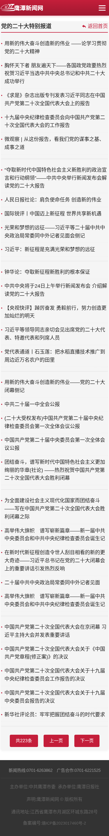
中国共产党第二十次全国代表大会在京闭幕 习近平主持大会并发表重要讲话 (55, 631)
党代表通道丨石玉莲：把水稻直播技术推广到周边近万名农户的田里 (54, 356)
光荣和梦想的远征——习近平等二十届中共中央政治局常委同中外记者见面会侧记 (54, 232)
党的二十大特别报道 (26, 26)
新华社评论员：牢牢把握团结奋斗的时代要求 (54, 714)
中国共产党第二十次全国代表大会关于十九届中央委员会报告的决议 (54, 697)
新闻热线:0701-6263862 (31, 770)
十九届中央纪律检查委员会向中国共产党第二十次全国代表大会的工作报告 (54, 121)
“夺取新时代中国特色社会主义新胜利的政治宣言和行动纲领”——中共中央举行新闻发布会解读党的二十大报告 (55, 178)
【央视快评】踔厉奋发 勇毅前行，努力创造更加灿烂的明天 (55, 312)
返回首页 (98, 26)
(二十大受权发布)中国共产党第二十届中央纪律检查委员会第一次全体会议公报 (53, 422)
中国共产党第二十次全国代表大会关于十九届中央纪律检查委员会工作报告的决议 (54, 675)
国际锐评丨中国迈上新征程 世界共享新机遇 (52, 214)
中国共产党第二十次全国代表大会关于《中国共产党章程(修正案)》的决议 (54, 653)
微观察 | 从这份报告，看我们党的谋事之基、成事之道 (54, 143)
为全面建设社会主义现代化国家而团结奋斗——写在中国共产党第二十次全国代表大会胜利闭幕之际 (54, 509)
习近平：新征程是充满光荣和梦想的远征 (49, 249)
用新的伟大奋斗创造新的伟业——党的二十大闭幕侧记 (54, 386)
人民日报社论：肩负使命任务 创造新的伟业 (52, 200)
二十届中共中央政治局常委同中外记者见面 (52, 582)
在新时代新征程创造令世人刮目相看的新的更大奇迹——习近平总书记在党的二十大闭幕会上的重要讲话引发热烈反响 (54, 560)
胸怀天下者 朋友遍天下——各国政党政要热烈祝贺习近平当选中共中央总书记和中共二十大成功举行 (55, 74)
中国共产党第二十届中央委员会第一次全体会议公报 (54, 444)
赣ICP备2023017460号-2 (64, 823)
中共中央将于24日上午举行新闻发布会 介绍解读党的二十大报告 (55, 290)
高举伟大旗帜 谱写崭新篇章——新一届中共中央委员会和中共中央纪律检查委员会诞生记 (54, 535)
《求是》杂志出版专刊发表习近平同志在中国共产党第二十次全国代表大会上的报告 (54, 99)
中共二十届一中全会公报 (32, 404)
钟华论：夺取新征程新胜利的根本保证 (47, 272)
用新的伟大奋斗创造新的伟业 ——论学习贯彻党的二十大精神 (55, 47)
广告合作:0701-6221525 (79, 770)
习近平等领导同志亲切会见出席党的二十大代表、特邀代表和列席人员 (54, 334)
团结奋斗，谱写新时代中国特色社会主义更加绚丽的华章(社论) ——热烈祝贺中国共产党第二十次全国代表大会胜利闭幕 (54, 470)
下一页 (87, 740)
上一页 (56, 740)
